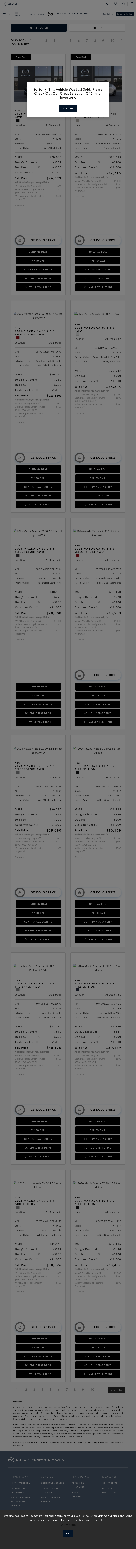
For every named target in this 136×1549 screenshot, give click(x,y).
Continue (68, 108)
